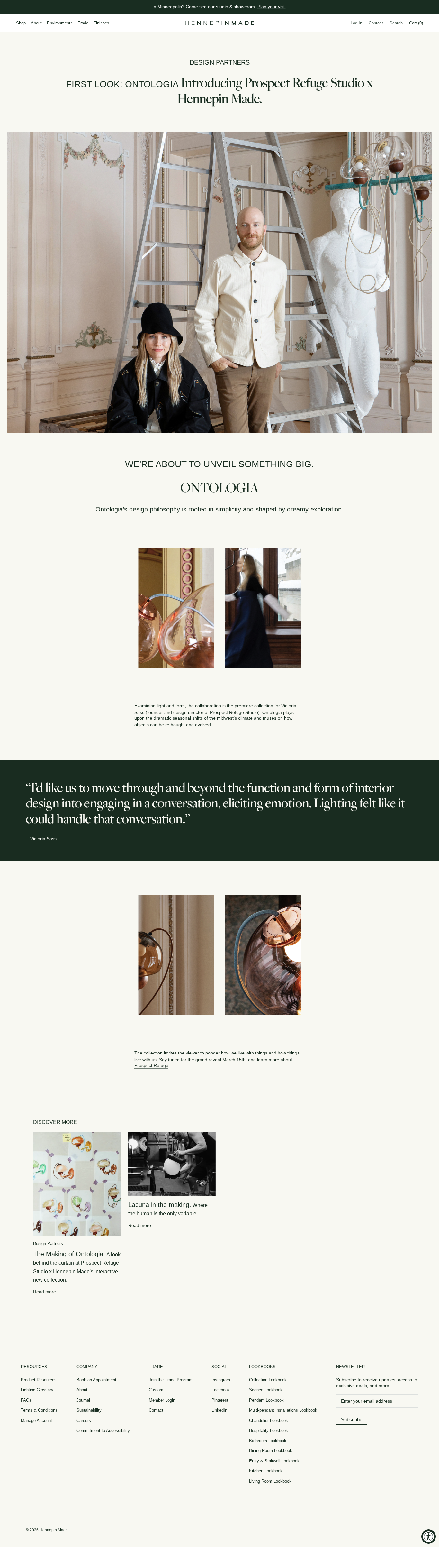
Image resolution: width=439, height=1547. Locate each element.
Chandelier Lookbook (268, 1420)
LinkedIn (219, 1410)
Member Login (162, 1400)
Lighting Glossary (37, 1389)
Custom (156, 1389)
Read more (44, 1291)
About (36, 23)
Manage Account (36, 1420)
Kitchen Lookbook (265, 1471)
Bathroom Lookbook (267, 1440)
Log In (356, 23)
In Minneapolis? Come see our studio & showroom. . (219, 6)
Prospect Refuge (151, 1065)
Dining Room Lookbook (270, 1450)
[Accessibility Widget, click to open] (428, 1536)
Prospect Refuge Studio (234, 712)
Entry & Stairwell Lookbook (274, 1461)
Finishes (101, 23)
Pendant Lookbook (266, 1400)
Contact (376, 23)
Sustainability (89, 1410)
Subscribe (351, 1419)
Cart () (416, 23)
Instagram (220, 1379)
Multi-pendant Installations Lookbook (283, 1410)
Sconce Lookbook (265, 1389)
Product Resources (39, 1379)
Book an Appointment (96, 1379)
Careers (83, 1420)
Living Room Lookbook (270, 1481)
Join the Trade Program (171, 1379)
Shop (21, 23)
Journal (83, 1400)
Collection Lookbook (268, 1379)
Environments (60, 23)
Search (396, 23)
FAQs (26, 1400)
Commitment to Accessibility (103, 1430)
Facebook (220, 1389)
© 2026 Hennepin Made (47, 1530)
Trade (83, 23)
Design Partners (220, 62)
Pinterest (219, 1400)
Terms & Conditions (39, 1410)
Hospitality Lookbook (268, 1430)
